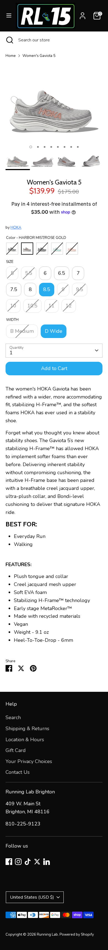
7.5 (13, 289)
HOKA (16, 227)
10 (13, 305)
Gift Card (16, 750)
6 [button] (64, 147)
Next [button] (96, 106)
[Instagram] (18, 861)
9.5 (79, 289)
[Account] (82, 14)
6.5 (61, 273)
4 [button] (51, 147)
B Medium (22, 331)
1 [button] (30, 147)
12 (69, 305)
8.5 (46, 289)
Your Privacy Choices (29, 761)
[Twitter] (37, 861)
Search (13, 717)
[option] (54, 102)
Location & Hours (25, 739)
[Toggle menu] (8, 15)
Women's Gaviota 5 (38, 55)
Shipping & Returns (27, 728)
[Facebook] (9, 861)
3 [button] (44, 147)
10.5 (32, 305)
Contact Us (18, 772)
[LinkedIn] (46, 861)
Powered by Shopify (77, 934)
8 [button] (78, 147)
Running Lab (47, 934)
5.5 (28, 273)
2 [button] (38, 147)
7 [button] (71, 147)
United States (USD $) (32, 897)
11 (51, 305)
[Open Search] (9, 40)
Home (11, 55)
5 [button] (58, 147)
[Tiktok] (27, 861)
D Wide (53, 331)
